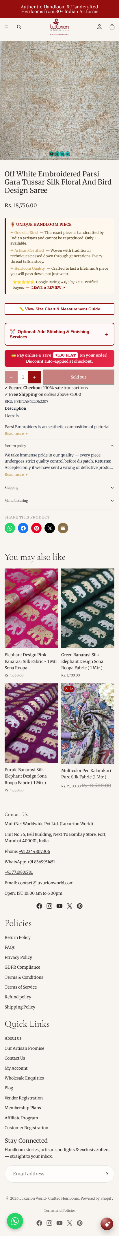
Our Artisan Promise (24, 1048)
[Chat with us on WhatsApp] (15, 1221)
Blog (9, 1087)
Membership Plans (23, 1107)
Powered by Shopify (97, 1198)
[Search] (19, 26)
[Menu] (6, 26)
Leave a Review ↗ (48, 288)
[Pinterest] (36, 528)
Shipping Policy (20, 1007)
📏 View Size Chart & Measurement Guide (59, 309)
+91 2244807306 (34, 851)
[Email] (63, 528)
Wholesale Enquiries (24, 1078)
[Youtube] (59, 906)
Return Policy (18, 937)
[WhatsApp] (10, 528)
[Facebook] (23, 528)
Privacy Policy (18, 957)
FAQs (10, 947)
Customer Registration (26, 1127)
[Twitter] (69, 906)
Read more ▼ (17, 433)
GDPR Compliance (22, 967)
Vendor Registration (24, 1098)
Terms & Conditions (24, 977)
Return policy (15, 445)
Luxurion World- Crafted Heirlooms (49, 1198)
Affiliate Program (21, 1118)
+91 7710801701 (19, 872)
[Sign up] (106, 1174)
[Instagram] (49, 906)
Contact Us (15, 1058)
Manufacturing (16, 500)
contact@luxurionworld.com (46, 882)
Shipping (11, 487)
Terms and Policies (59, 1210)
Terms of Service (21, 987)
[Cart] (112, 26)
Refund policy (18, 997)
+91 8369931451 (41, 861)
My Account (16, 1068)
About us (13, 1038)
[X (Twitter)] (49, 528)
